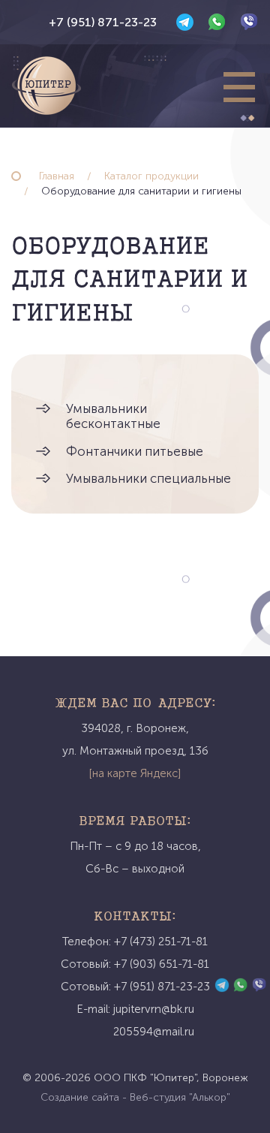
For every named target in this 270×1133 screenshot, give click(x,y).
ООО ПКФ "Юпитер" (145, 1077)
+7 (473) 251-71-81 (161, 941)
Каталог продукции (151, 176)
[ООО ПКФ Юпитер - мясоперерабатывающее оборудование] (46, 86)
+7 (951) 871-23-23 (103, 22)
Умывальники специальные (148, 478)
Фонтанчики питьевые (134, 451)
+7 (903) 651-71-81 (161, 964)
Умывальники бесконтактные (113, 416)
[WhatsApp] (217, 22)
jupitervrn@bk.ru (153, 1009)
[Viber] (249, 22)
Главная (56, 176)
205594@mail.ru (153, 1031)
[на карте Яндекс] (135, 773)
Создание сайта (79, 1097)
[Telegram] (185, 22)
